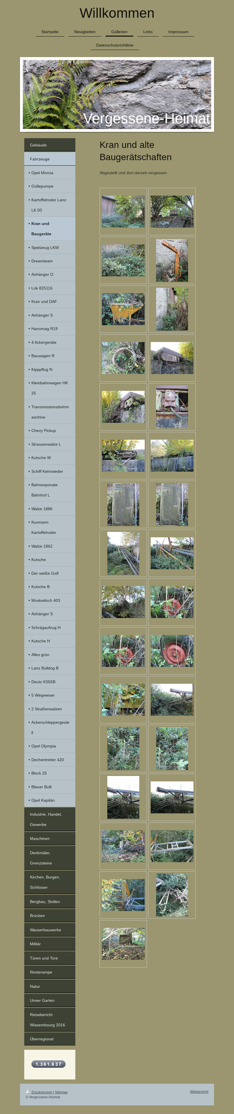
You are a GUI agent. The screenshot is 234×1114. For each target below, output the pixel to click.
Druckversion (42, 1092)
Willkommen (117, 13)
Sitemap (61, 1092)
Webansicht (199, 1092)
